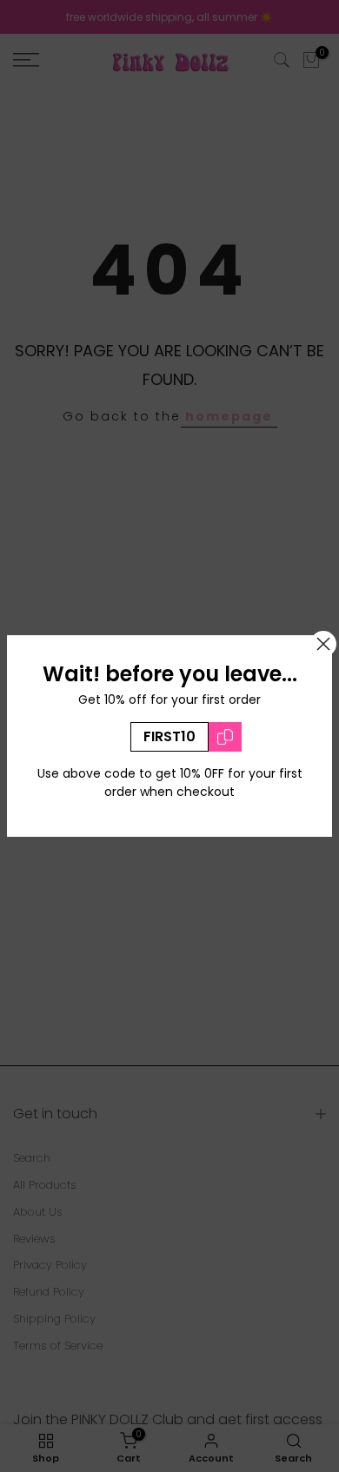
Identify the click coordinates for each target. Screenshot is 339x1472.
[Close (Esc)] (323, 644)
